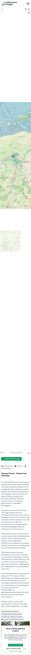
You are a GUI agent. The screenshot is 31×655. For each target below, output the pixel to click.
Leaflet (29, 453)
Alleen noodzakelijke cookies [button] (13, 648)
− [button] (2, 11)
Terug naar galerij (12, 459)
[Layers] (29, 12)
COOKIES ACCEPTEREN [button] (15, 645)
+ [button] (2, 9)
